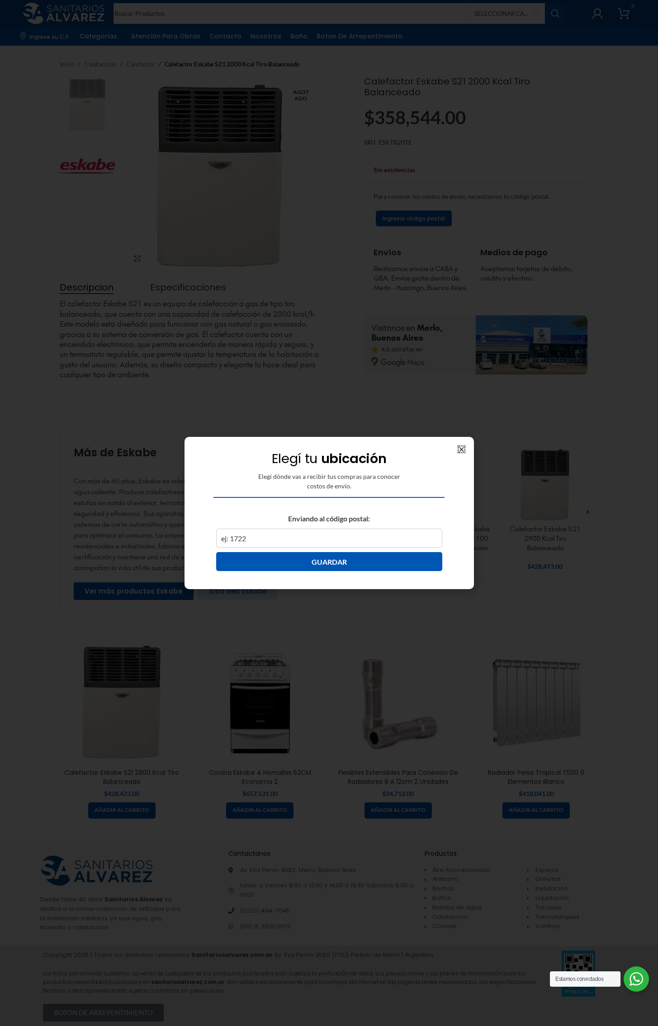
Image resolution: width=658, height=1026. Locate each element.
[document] (329, 513)
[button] (461, 449)
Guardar (329, 562)
